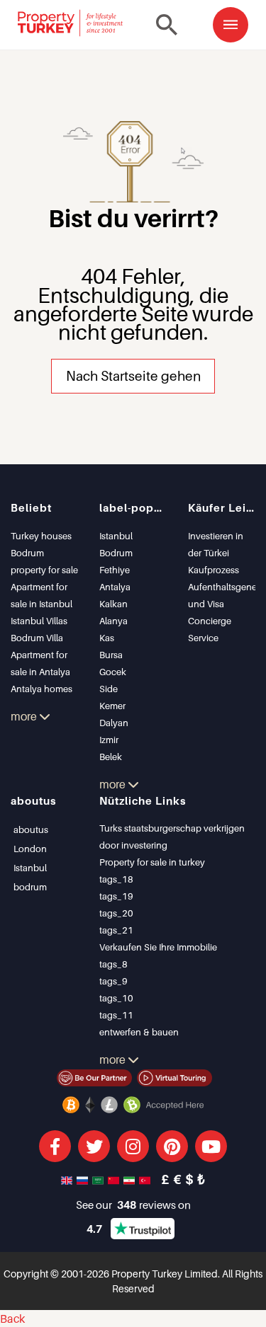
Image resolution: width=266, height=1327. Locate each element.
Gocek (112, 671)
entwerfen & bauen (139, 1032)
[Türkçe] (146, 1179)
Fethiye (114, 569)
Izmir (108, 739)
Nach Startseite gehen (133, 375)
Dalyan (113, 722)
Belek (110, 756)
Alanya (113, 620)
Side (108, 688)
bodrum (30, 886)
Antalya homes (41, 688)
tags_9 (113, 981)
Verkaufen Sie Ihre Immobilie (158, 947)
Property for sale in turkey (152, 862)
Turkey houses (41, 535)
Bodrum (116, 552)
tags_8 (113, 964)
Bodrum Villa (37, 637)
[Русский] (84, 1179)
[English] (68, 1179)
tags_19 (116, 896)
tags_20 (116, 913)
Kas (106, 637)
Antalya (115, 586)
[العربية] (99, 1179)
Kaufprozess (213, 569)
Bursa (111, 654)
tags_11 (116, 1015)
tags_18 (116, 879)
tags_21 (116, 930)
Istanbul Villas (39, 620)
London (30, 848)
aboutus (30, 829)
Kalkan (113, 603)
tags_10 (116, 998)
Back (12, 1318)
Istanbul (116, 535)
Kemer (112, 705)
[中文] (115, 1179)
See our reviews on (133, 1204)
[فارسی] (130, 1179)
